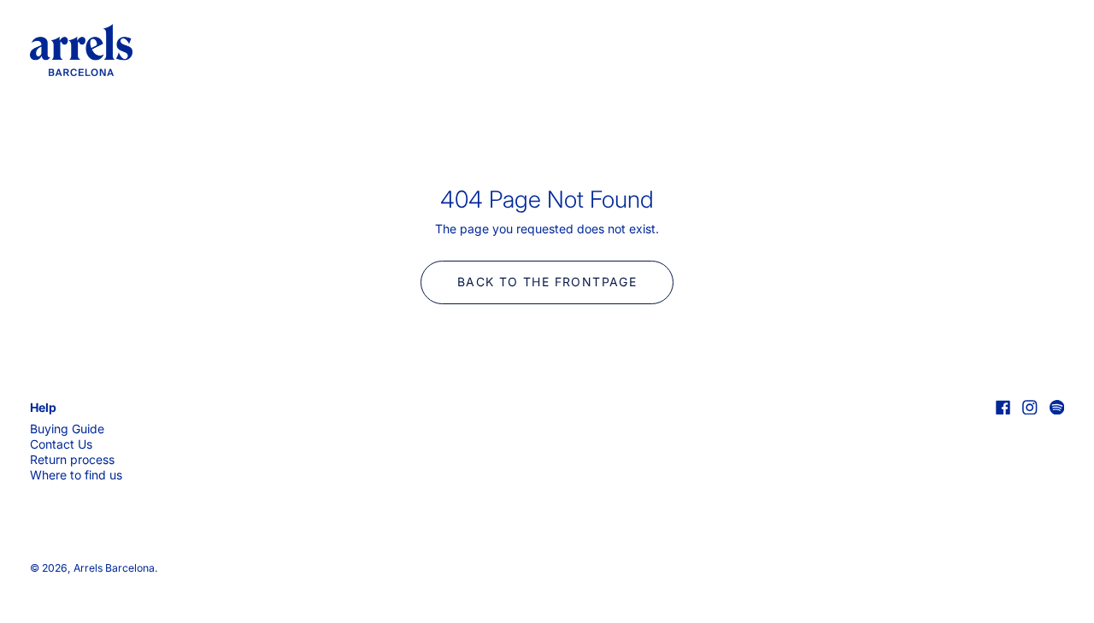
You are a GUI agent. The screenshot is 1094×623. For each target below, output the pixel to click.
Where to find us (76, 474)
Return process (72, 459)
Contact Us (61, 444)
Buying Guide (67, 428)
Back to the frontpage (547, 281)
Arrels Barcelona (114, 567)
